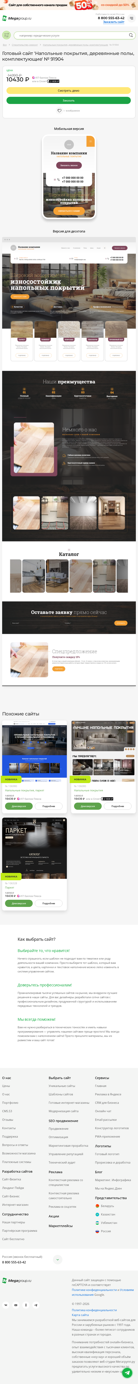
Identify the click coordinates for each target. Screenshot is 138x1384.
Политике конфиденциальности (94, 1290)
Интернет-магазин (15, 1205)
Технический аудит (62, 1162)
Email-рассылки (106, 1120)
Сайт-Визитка (11, 1179)
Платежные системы (16, 1162)
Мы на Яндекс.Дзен (108, 1188)
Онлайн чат (103, 1111)
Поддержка (10, 1136)
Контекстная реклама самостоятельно (64, 1195)
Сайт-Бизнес (11, 1196)
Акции (54, 1216)
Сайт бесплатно (13, 1239)
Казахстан (108, 1214)
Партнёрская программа (19, 1231)
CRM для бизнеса (107, 1103)
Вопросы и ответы (15, 1145)
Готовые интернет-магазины (69, 1103)
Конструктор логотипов (112, 1128)
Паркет (9, 887)
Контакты (9, 1128)
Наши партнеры (13, 1222)
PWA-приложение (107, 1136)
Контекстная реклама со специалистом (66, 1182)
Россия (106, 1231)
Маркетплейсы (61, 1226)
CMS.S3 (7, 1111)
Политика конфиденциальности (94, 1310)
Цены (6, 1086)
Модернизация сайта (64, 1111)
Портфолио (10, 1103)
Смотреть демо (68, 91)
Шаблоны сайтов (61, 1094)
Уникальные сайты (62, 1086)
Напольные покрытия (88, 790)
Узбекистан (109, 1223)
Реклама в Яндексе (108, 1094)
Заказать (69, 100)
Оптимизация (58, 1137)
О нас (6, 1094)
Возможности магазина (19, 1153)
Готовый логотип (107, 1154)
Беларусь (107, 1206)
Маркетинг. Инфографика (113, 1180)
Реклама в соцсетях (62, 1207)
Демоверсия (19, 806)
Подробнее (48, 806)
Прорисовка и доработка (112, 1162)
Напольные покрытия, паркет (24, 790)
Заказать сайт (113, 22)
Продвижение (58, 1129)
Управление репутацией (66, 1154)
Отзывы (7, 1120)
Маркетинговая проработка (68, 1146)
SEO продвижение (63, 1121)
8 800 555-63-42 (111, 18)
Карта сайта (80, 1315)
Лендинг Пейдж (13, 1188)
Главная (100, 1086)
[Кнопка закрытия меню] (135, 3)
